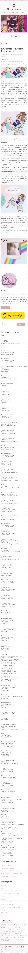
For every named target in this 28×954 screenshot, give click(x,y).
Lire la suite (6, 308)
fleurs (14, 931)
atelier (3, 888)
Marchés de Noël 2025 (7, 868)
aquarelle (15, 59)
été (13, 61)
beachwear (19, 59)
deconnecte (10, 61)
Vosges (21, 939)
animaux (3, 924)
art (15, 924)
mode (8, 935)
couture (3, 927)
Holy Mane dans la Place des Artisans (11, 873)
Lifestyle (3, 910)
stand (19, 937)
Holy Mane (14, 9)
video (2, 915)
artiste (18, 924)
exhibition (6, 929)
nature (17, 935)
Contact (3, 951)
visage (17, 939)
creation (8, 927)
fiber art (8, 931)
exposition (14, 929)
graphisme (20, 931)
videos (5, 97)
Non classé (4, 912)
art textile (23, 924)
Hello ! (4, 291)
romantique (15, 937)
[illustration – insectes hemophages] (14, 68)
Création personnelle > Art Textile (10, 891)
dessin (17, 928)
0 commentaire (12, 64)
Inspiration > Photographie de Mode (11, 907)
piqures (21, 63)
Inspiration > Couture (6, 902)
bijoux (6, 926)
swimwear (3, 64)
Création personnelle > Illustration (10, 893)
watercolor (5, 941)
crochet (11, 927)
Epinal (2, 930)
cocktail (6, 61)
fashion (21, 929)
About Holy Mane (5, 949)
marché (4, 935)
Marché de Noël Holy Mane (8, 876)
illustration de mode (5, 63)
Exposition (4, 899)
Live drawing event (6, 865)
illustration (20, 61)
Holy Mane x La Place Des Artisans (10, 871)
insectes (11, 63)
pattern (21, 935)
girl (17, 61)
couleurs (21, 926)
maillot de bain (16, 63)
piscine (24, 63)
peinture (8, 937)
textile (9, 939)
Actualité (3, 885)
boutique (10, 926)
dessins (22, 927)
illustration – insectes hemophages (12, 50)
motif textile (12, 935)
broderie (16, 926)
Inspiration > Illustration (7, 904)
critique (3, 896)
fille (15, 61)
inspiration (24, 933)
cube (14, 927)
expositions (23, 89)
